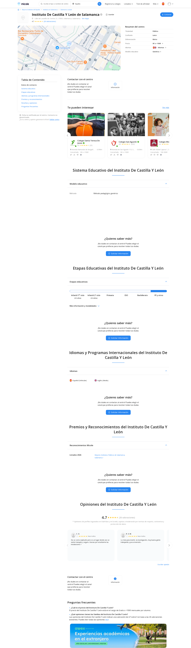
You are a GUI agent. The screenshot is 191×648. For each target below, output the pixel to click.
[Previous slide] (67, 135)
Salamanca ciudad (66, 9)
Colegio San (128, 142)
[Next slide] (169, 135)
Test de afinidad (142, 4)
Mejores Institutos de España (31, 9)
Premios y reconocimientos (31, 99)
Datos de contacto (29, 85)
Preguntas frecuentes (29, 106)
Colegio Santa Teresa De (88, 141)
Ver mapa (85, 18)
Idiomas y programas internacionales (35, 96)
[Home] (18, 9)
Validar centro (54, 119)
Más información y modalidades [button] (83, 306)
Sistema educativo (28, 88)
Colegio (168, 142)
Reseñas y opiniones (29, 103)
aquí (107, 619)
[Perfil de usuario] (170, 4)
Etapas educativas (28, 92)
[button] (163, 4)
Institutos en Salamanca (50, 9)
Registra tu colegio (112, 4)
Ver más (165, 107)
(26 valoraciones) (50, 21)
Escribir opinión (163, 564)
